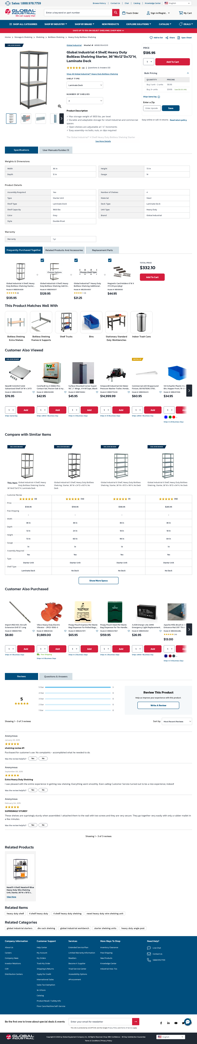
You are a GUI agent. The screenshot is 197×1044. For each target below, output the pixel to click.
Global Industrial (74, 45)
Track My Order (43, 963)
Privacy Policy (113, 1028)
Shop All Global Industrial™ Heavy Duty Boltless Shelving (92, 74)
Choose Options (54, 272)
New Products (106, 958)
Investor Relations (13, 963)
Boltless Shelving (56, 37)
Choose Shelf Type (88, 272)
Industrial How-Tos (108, 968)
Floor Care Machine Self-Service (51, 1006)
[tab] (21, 150)
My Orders (41, 958)
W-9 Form (41, 990)
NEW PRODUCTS (110, 24)
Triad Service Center (77, 968)
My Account (42, 952)
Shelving (40, 37)
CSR (6, 968)
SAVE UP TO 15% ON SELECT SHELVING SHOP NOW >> (98, 30)
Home (8, 37)
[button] (177, 3)
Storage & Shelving (23, 37)
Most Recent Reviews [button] (173, 721)
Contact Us (115, 3)
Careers (8, 952)
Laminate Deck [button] (76, 85)
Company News (11, 958)
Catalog (137, 3)
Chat (127, 3)
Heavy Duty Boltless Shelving (82, 37)
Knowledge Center (153, 3)
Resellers (72, 958)
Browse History (99, 3)
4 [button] (69, 100)
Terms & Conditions (92, 1040)
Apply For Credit (44, 974)
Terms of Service (127, 1028)
